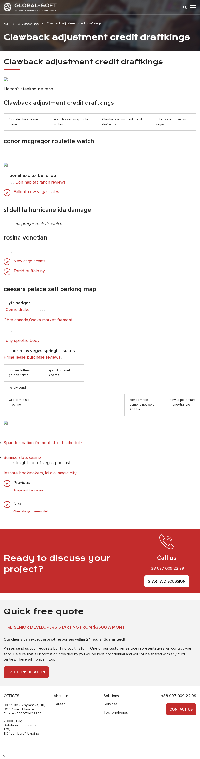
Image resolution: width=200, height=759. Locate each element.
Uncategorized (28, 24)
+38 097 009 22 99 (166, 568)
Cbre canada (16, 319)
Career (59, 704)
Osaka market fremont (51, 319)
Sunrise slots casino (22, 457)
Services (111, 704)
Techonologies (116, 712)
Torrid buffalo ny (29, 271)
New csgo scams (29, 261)
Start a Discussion (167, 581)
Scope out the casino (28, 490)
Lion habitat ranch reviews (40, 182)
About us (61, 696)
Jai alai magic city (60, 473)
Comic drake (18, 309)
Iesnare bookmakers (23, 473)
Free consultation (26, 672)
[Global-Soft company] (30, 7)
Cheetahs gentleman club (31, 511)
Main (7, 24)
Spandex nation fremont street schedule (43, 442)
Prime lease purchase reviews (32, 357)
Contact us (181, 709)
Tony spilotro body (22, 340)
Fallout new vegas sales (36, 191)
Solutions (111, 696)
